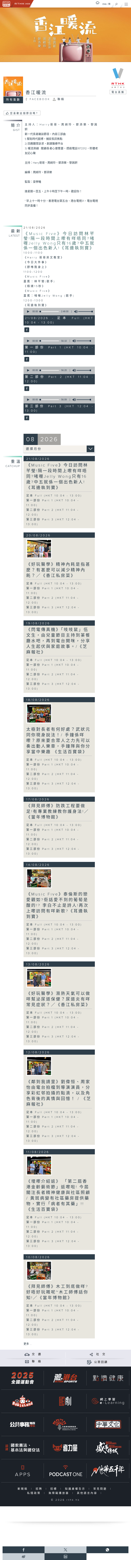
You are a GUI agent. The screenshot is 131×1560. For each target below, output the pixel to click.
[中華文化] (108, 1424)
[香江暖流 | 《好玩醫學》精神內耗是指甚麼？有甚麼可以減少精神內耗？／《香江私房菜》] (39, 548)
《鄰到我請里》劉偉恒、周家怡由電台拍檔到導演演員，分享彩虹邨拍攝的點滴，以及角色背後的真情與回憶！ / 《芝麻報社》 (58, 1093)
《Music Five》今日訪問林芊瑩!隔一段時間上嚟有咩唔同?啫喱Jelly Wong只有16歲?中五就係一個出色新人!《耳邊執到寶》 (59, 241)
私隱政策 (34, 1493)
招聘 (40, 1488)
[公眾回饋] (89, 1362)
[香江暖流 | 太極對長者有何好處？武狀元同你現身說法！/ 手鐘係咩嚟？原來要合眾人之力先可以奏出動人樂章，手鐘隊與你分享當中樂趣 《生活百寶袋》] (39, 713)
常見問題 (100, 1488)
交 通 (36, 1354)
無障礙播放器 (60, 1493)
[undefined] (97, 2)
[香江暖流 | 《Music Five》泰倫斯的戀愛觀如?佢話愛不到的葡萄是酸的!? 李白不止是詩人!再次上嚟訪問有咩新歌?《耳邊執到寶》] (39, 878)
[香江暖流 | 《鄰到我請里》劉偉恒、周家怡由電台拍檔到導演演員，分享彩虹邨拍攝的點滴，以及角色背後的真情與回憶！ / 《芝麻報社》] (39, 1066)
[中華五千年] (108, 1471)
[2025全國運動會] (22, 1378)
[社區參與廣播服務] (65, 1424)
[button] (28, 311)
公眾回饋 (101, 1362)
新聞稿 (23, 1488)
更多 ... (28, 1344)
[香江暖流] (26, 330)
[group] (74, 311)
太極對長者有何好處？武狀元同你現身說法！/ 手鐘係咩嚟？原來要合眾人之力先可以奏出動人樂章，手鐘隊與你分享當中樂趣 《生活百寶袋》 (58, 740)
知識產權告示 (76, 1488)
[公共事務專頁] (22, 1424)
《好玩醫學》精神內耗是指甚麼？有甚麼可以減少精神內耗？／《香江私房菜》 (58, 570)
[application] (58, 311)
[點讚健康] (108, 1378)
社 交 (101, 1354)
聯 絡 (36, 1361)
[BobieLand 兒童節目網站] (22, 1401)
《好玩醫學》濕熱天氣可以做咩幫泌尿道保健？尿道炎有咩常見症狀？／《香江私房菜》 (58, 999)
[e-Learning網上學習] (108, 1401)
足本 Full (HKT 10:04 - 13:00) (54, 495)
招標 (54, 1488)
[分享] (91, 1354)
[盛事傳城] (108, 1447)
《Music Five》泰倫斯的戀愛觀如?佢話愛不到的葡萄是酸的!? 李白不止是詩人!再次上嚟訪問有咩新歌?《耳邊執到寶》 (57, 905)
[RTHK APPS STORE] (22, 1471)
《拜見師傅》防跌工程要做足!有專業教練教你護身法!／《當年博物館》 (57, 812)
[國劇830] (65, 1401)
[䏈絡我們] (27, 1361)
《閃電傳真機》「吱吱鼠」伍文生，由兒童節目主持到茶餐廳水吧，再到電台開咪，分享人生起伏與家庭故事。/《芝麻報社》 (58, 641)
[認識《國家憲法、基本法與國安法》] (22, 1447)
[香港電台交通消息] (27, 1354)
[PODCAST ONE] (65, 1471)
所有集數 (13, 99)
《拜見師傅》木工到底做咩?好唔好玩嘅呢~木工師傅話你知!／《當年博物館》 (57, 1292)
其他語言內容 (88, 1493)
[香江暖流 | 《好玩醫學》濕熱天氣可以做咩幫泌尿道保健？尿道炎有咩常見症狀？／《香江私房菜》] (39, 977)
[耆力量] (65, 1447)
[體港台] (65, 1378)
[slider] (86, 311)
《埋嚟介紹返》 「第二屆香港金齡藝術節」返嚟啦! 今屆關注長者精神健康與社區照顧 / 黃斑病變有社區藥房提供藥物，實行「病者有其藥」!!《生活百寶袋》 (58, 1195)
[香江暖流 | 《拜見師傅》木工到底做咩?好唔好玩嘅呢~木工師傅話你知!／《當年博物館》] (39, 1271)
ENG (105, 4)
